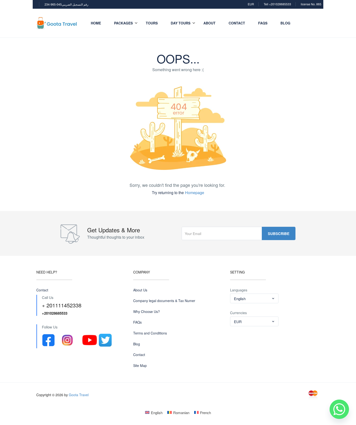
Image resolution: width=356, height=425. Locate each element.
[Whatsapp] (339, 409)
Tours (152, 23)
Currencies (238, 313)
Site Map (140, 365)
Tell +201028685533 (277, 4)
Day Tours (180, 23)
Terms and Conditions (150, 333)
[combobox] (254, 298)
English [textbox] (240, 298)
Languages (238, 290)
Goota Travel (79, 394)
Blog (285, 23)
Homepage (194, 192)
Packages (123, 23)
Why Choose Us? (146, 311)
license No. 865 (311, 4)
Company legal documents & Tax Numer (164, 300)
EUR (251, 4)
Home (96, 23)
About (209, 23)
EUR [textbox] (238, 321)
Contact (237, 23)
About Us (140, 290)
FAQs (262, 23)
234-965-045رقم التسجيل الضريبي (66, 4)
